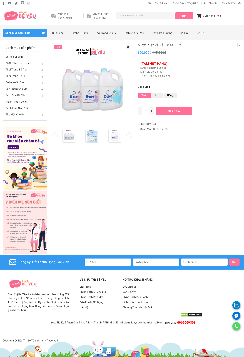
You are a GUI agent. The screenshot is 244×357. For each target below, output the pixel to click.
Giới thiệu (85, 286)
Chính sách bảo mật (91, 297)
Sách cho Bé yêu (158, 3)
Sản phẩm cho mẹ (16, 88)
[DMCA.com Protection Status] (191, 316)
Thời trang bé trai (16, 69)
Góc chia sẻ (210, 3)
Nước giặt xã (160, 129)
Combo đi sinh (79, 33)
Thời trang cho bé (106, 33)
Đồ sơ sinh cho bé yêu (19, 63)
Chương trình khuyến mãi (137, 307)
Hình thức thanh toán (136, 302)
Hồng (170, 95)
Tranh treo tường (161, 33)
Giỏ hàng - (209, 15)
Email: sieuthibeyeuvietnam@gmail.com (140, 322)
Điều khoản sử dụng (91, 302)
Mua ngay (174, 111)
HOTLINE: (180, 322)
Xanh (144, 95)
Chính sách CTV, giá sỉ (186, 3)
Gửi (234, 262)
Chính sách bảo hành (135, 297)
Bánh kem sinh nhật (17, 108)
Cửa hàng (58, 33)
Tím (157, 95)
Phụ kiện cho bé (15, 114)
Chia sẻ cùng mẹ (231, 3)
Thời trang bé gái (16, 76)
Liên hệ (200, 33)
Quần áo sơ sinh (15, 82)
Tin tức (184, 33)
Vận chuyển (129, 291)
